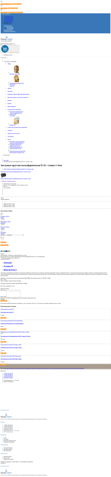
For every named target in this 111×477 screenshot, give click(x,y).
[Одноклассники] (3, 251)
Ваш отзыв (3, 296)
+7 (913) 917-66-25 (8, 19)
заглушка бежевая (79, 368)
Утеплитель (11, 136)
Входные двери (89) (15, 74)
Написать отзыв (11, 181)
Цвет (2, 213)
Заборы (9, 88)
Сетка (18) (12, 115)
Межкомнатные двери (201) (17, 83)
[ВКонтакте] (1, 251)
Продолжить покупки (6, 4)
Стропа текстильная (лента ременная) (17, 127)
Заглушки (10, 91)
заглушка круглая (13, 368)
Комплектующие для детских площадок (18, 97)
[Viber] (8, 251)
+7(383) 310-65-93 (8, 373)
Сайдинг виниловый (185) (16, 143)
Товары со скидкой (8, 459)
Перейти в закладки (13, 8)
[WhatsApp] (9, 251)
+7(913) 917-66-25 (8, 376)
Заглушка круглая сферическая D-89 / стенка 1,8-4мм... (16, 336)
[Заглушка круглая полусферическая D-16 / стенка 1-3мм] (19, 169)
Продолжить (4, 8)
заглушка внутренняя (23, 368)
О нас (5, 437)
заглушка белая (70, 368)
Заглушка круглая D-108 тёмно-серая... (11, 359)
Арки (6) (12, 86)
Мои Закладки (7, 450)
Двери (9, 63)
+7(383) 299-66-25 (8, 375)
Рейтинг (3, 299)
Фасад (9, 139)
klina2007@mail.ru (8, 22)
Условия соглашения (9, 441)
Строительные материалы (14, 109)
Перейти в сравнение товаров (15, 12)
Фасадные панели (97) (15, 148)
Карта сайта (7, 457)
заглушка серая (62, 368)
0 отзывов (3, 181)
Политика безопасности (10, 440)
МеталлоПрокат (12, 106)
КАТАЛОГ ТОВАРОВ (10, 61)
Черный (3, 233)
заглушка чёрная (54, 368)
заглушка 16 (46, 368)
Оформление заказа (17, 4)
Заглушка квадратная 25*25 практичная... (12, 323)
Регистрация (10, 27)
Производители (8, 456)
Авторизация (10, 28)
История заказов (8, 449)
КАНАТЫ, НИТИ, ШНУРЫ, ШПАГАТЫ (18, 94)
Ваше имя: (3, 290)
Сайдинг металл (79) (15, 145)
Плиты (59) (12, 125)
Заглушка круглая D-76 (7, 312)
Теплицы (10, 130)
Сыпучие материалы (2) (16, 113)
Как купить (7, 155)
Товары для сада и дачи (14, 133)
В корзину (3, 242)
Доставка (3, 235)
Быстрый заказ (4, 245)
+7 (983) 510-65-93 (8, 18)
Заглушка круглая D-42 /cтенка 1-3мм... (11, 347)
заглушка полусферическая (36, 368)
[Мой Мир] (4, 251)
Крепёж (10, 100)
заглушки (6, 368)
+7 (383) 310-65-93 (8, 16)
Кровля (9, 103)
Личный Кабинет (8, 447)
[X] (6, 251)
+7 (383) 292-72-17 (8, 20)
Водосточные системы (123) (17, 152)
